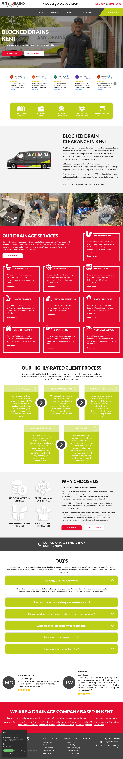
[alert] (14, 743)
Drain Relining (71, 745)
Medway (104, 722)
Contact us (112, 12)
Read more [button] (13, 89)
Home (41, 12)
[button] (8, 83)
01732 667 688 (115, 4)
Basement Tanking (72, 750)
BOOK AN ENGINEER (34, 53)
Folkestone (43, 724)
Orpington (113, 722)
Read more (14, 740)
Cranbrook (37, 722)
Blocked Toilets (71, 742)
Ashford (8, 722)
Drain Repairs (47, 745)
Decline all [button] (20, 750)
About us (55, 12)
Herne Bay (84, 722)
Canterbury (17, 722)
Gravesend (74, 722)
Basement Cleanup (48, 750)
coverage (87, 12)
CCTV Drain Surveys (73, 753)
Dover (54, 722)
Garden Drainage (48, 748)
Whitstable (99, 724)
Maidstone (95, 722)
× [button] (25, 731)
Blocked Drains (47, 742)
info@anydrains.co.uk (111, 742)
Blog (75, 738)
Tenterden (62, 724)
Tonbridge (72, 724)
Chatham (28, 722)
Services (70, 12)
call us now (52, 546)
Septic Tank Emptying (73, 748)
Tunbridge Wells (84, 724)
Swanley (52, 724)
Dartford (47, 722)
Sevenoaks (23, 724)
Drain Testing (47, 753)
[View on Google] (11, 77)
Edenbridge (63, 722)
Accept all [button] (8, 750)
